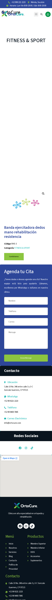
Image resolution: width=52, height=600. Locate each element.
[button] (36, 14)
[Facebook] (20, 448)
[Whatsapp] (48, 14)
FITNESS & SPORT (26, 40)
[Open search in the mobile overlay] (41, 14)
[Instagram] (26, 448)
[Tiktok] (32, 448)
